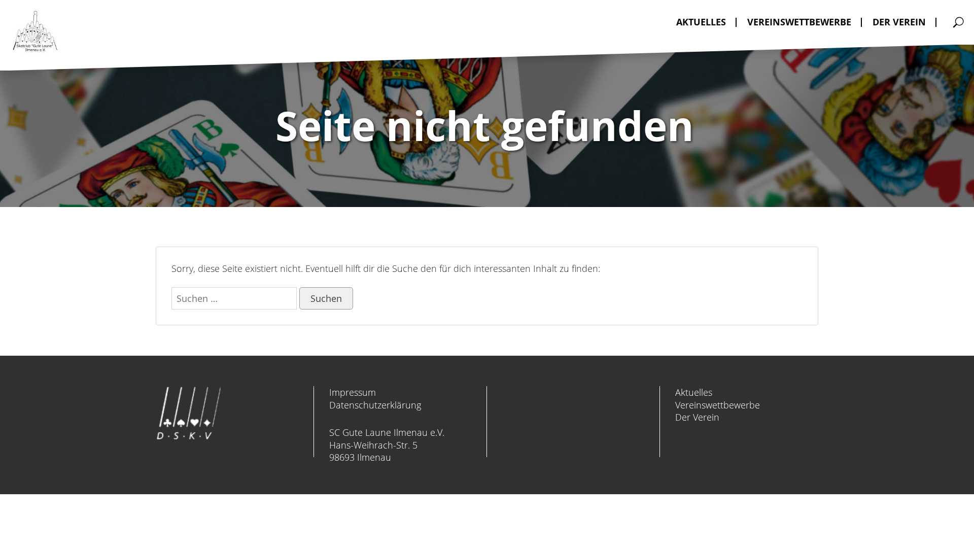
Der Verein (697, 417)
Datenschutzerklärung (375, 405)
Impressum (352, 392)
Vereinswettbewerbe (717, 405)
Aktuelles (693, 392)
